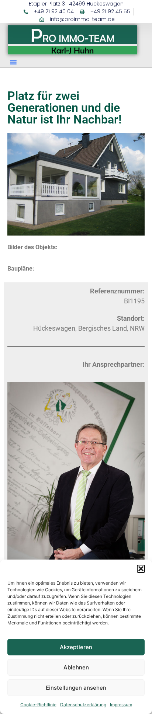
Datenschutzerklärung (83, 704)
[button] (141, 568)
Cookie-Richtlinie (38, 704)
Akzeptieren (76, 647)
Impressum (121, 704)
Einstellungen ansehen (76, 687)
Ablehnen (76, 667)
